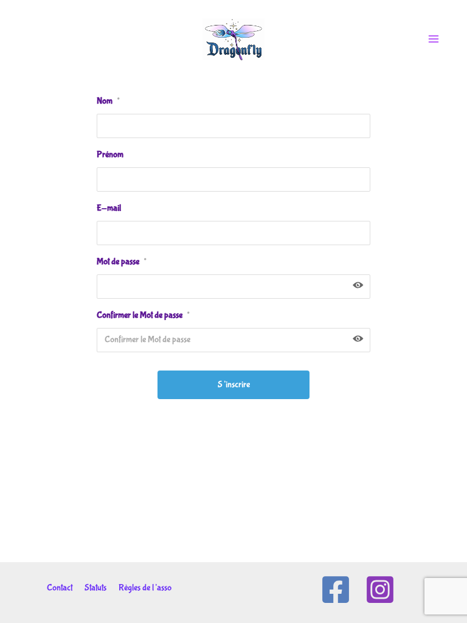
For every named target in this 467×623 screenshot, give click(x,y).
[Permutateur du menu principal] (433, 39)
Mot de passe (121, 261)
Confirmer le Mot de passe (143, 315)
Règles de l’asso (145, 587)
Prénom (110, 154)
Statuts (95, 587)
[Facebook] (335, 589)
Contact (59, 587)
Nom (108, 101)
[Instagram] (380, 589)
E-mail (109, 208)
